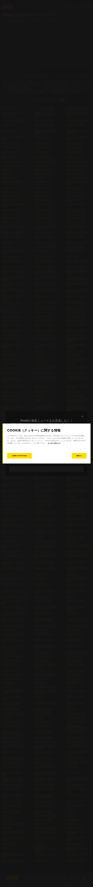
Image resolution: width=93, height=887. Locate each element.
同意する (79, 455)
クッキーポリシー (54, 443)
